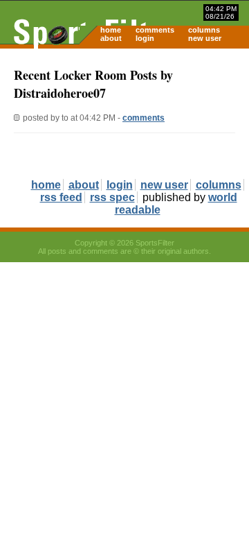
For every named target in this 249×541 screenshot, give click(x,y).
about (111, 38)
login (145, 38)
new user (204, 38)
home (110, 30)
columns (204, 30)
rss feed (61, 197)
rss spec (112, 197)
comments (155, 30)
